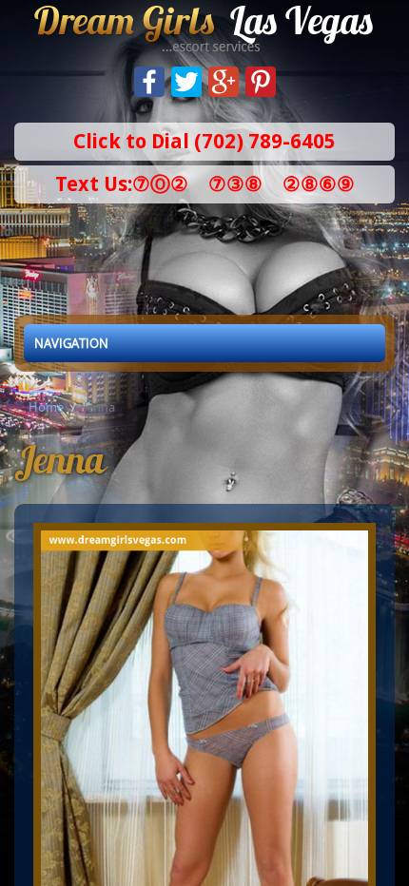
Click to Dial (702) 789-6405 (204, 141)
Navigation (71, 343)
